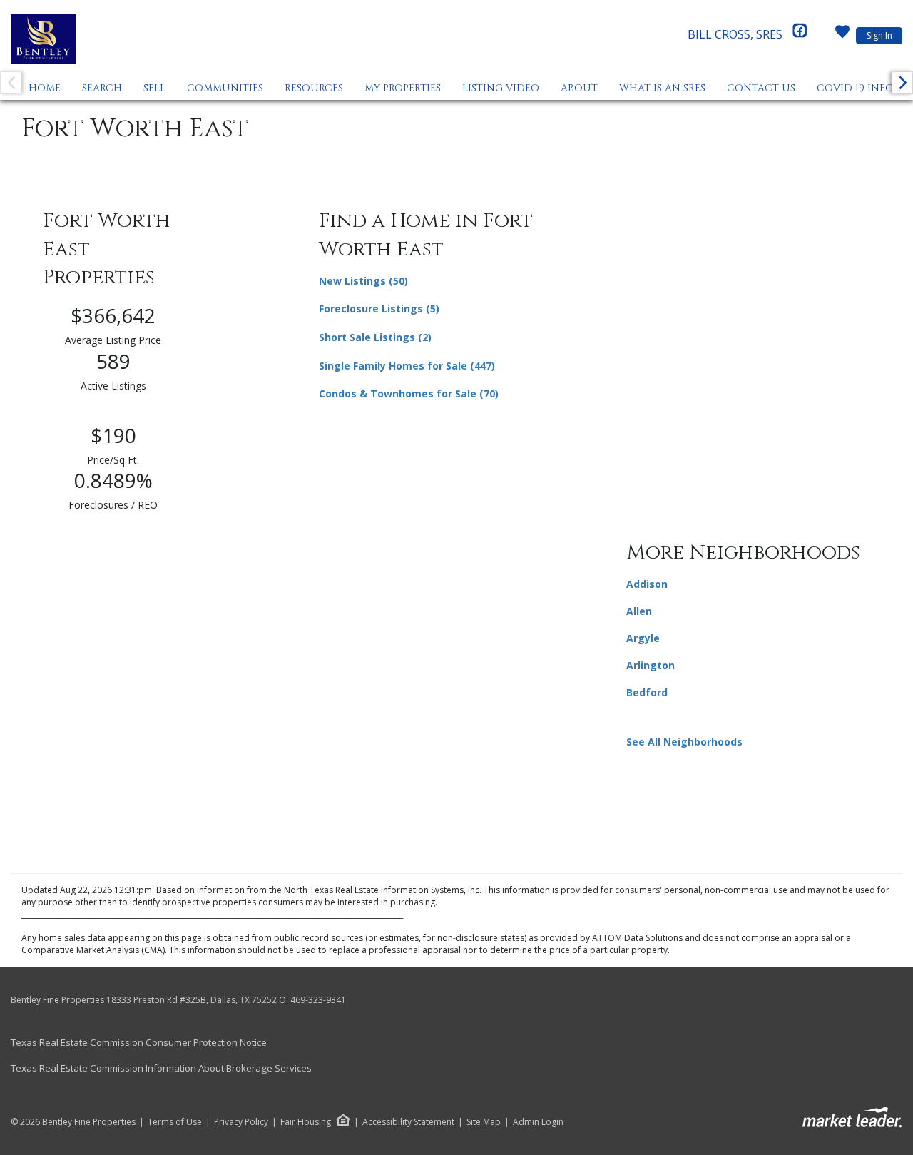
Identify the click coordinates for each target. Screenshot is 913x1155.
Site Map (483, 1122)
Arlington (650, 665)
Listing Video (500, 88)
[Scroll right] (902, 82)
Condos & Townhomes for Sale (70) (409, 393)
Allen (639, 611)
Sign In (879, 35)
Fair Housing (305, 1122)
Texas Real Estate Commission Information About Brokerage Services (161, 1068)
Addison (647, 584)
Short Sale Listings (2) (375, 337)
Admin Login (538, 1122)
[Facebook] (799, 34)
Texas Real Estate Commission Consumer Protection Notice (139, 1042)
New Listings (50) (363, 281)
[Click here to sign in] (842, 36)
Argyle (643, 638)
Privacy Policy (241, 1122)
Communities (225, 88)
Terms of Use (175, 1122)
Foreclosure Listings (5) (379, 308)
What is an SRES (662, 88)
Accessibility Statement (408, 1122)
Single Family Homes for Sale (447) (407, 365)
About (579, 88)
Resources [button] (314, 88)
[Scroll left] (10, 82)
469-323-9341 (318, 1000)
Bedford (647, 692)
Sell (154, 88)
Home (45, 88)
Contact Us (761, 88)
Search (102, 88)
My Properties (402, 88)
